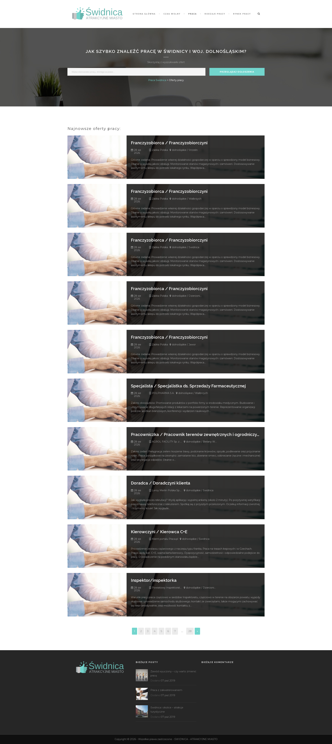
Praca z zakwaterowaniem (166, 690)
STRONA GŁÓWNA (144, 14)
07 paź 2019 (168, 680)
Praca (192, 14)
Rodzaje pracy (215, 14)
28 (190, 631)
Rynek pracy (242, 14)
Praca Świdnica (157, 80)
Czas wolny (171, 14)
